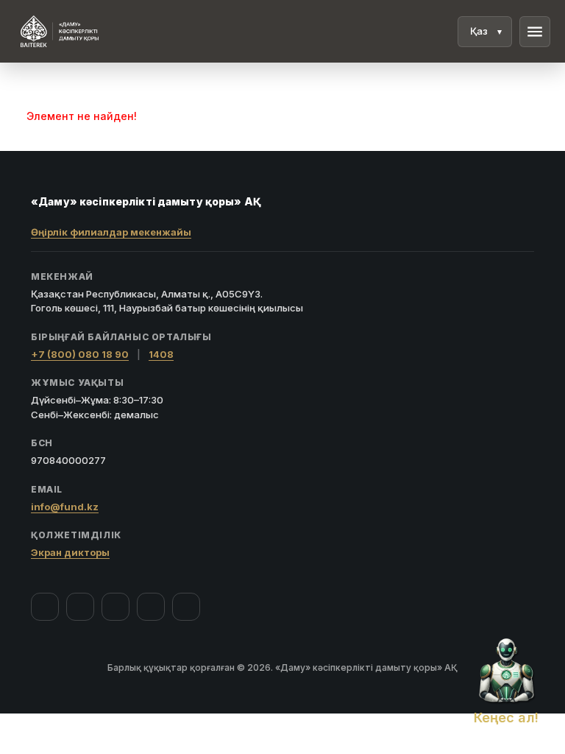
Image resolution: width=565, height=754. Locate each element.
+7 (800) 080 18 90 (80, 354)
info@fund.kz (65, 506)
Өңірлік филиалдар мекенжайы (111, 232)
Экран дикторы (70, 552)
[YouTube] (115, 607)
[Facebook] (45, 607)
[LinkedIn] (186, 607)
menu (534, 31)
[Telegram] (151, 607)
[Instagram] (80, 607)
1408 (161, 354)
